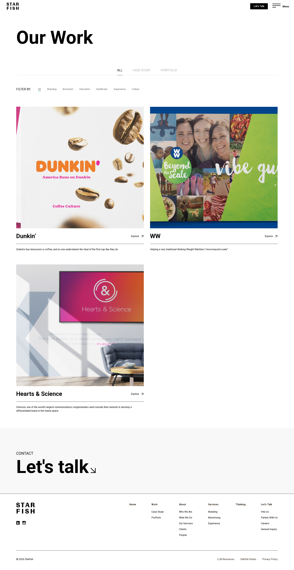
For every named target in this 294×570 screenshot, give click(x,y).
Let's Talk (266, 504)
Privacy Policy (270, 559)
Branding (52, 89)
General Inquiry (269, 529)
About (182, 504)
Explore (135, 236)
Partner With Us (269, 517)
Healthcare (101, 89)
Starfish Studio (248, 559)
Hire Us (265, 511)
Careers (265, 523)
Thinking (241, 504)
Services (213, 504)
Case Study (157, 511)
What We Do (185, 517)
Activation (68, 89)
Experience (120, 89)
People (183, 535)
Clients (183, 529)
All (120, 70)
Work (154, 504)
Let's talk (54, 467)
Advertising (214, 517)
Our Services (186, 523)
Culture (135, 89)
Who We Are (185, 511)
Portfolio (169, 70)
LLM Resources (225, 559)
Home (132, 504)
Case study (142, 70)
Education (84, 89)
